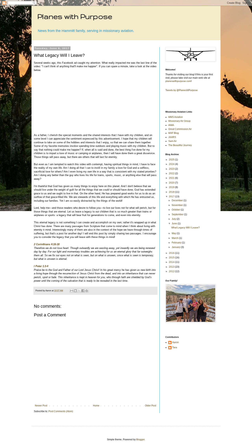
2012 (172, 271)
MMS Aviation (175, 117)
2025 (172, 159)
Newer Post (41, 405)
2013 (172, 266)
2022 (172, 173)
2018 (172, 192)
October (176, 209)
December (177, 200)
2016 (172, 253)
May (174, 233)
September (178, 214)
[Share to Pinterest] (87, 291)
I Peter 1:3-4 (41, 266)
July (174, 219)
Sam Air (172, 141)
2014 (172, 262)
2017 (172, 196)
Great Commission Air (180, 129)
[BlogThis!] (75, 291)
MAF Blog (173, 133)
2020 (172, 182)
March (175, 238)
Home (96, 405)
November (177, 205)
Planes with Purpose (74, 16)
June (175, 223)
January (176, 247)
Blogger (140, 439)
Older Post (150, 405)
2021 (172, 178)
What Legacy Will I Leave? (185, 227)
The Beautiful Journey (180, 145)
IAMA (171, 125)
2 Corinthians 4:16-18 (46, 244)
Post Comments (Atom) (60, 411)
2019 (172, 187)
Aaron (175, 342)
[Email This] (72, 291)
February (177, 242)
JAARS (172, 137)
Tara (174, 347)
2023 (172, 169)
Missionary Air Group (179, 121)
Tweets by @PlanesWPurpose (181, 90)
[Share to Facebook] (83, 291)
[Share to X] (79, 291)
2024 (172, 164)
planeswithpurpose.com (178, 81)
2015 (172, 257)
